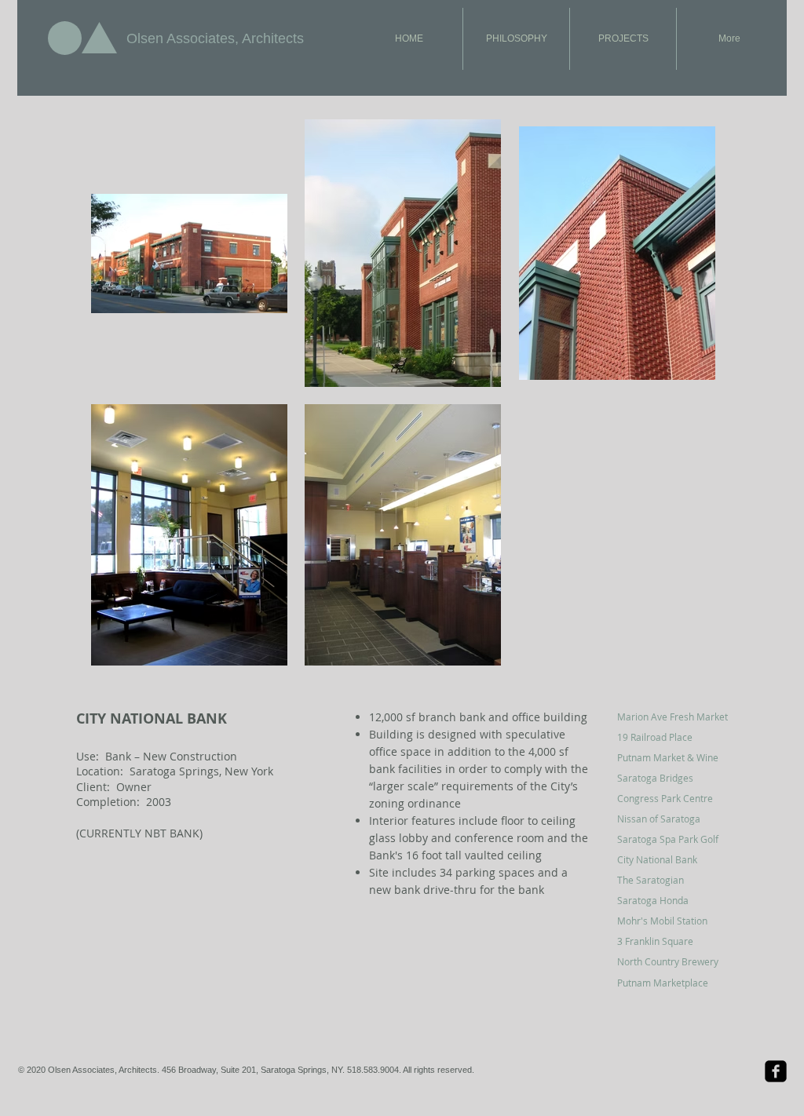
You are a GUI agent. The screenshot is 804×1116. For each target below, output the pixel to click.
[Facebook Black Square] (776, 1071)
